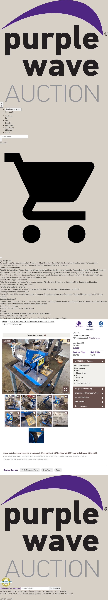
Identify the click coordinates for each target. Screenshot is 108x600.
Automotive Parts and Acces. (37, 294)
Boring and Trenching (88, 270)
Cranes (28, 272)
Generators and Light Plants (50, 301)
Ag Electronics (6, 263)
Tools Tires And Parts (30, 470)
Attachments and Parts (43, 270)
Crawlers (34, 272)
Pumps (8, 304)
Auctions (9, 116)
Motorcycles (59, 294)
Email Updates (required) (10, 588)
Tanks (13, 304)
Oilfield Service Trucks (34, 318)
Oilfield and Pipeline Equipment (18, 275)
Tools (58, 470)
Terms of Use (23, 591)
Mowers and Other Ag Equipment (22, 265)
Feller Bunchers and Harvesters (13, 282)
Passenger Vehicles (72, 294)
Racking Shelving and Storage (52, 289)
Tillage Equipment (61, 265)
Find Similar (79, 402)
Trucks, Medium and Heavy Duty (13, 316)
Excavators (60, 272)
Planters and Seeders (45, 265)
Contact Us (9, 112)
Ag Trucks (4, 318)
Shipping (8, 130)
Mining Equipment (78, 272)
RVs (96, 294)
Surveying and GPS (14, 277)
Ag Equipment (6, 260)
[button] (54, 251)
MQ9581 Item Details (83, 361)
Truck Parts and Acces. (52, 318)
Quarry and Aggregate (40, 275)
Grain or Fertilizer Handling (40, 263)
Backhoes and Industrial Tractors (66, 270)
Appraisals (9, 128)
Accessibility (48, 591)
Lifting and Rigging (70, 301)
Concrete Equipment (16, 272)
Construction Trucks (16, 318)
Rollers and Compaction (59, 275)
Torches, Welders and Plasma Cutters (31, 304)
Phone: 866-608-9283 (32, 594)
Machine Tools (6, 308)
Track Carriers (28, 277)
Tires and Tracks (27, 308)
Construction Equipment (10, 268)
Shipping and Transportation (87, 393)
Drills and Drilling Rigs (47, 272)
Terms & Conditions (8, 591)
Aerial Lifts (4, 270)
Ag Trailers (4, 313)
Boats (51, 294)
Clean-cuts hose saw (13, 324)
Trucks (64, 318)
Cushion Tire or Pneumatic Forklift (14, 289)
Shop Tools (16, 308)
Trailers (3, 311)
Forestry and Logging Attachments (40, 282)
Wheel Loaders (40, 277)
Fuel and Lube (33, 301)
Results (8, 123)
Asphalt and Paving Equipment (21, 270)
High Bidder (95, 352)
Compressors (5, 301)
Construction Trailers (17, 313)
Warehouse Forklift (72, 289)
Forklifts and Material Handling (12, 287)
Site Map (63, 591)
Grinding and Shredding (64, 282)
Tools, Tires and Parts (9, 306)
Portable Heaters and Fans (89, 301)
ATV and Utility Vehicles (16, 294)
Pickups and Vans (87, 294)
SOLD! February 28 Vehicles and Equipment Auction (32, 321)
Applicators (25, 263)
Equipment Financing (83, 388)
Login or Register (13, 109)
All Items (3, 143)
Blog (56, 591)
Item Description (82, 397)
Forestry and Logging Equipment (13, 280)
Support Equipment (8, 299)
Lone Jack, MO (78, 343)
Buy (6, 118)
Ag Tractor (16, 263)
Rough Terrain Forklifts (78, 275)
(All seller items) (94, 338)
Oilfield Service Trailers (35, 313)
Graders (68, 272)
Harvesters (56, 263)
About (7, 132)
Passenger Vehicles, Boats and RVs (14, 292)
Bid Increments (81, 406)
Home (4, 321)
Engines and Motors (19, 301)
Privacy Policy (35, 591)
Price (79, 352)
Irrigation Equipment (81, 263)
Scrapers (90, 275)
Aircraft (3, 294)
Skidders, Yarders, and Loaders (22, 284)
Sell (6, 120)
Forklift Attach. (34, 289)
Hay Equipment (67, 263)
